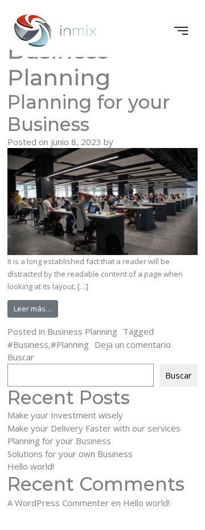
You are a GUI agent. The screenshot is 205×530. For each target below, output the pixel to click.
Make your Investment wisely (65, 415)
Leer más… (36, 308)
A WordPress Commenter (58, 502)
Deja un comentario (133, 344)
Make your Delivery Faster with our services (94, 428)
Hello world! (30, 466)
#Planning (70, 344)
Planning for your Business (88, 113)
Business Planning (82, 331)
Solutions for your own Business (70, 453)
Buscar (20, 357)
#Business (27, 344)
